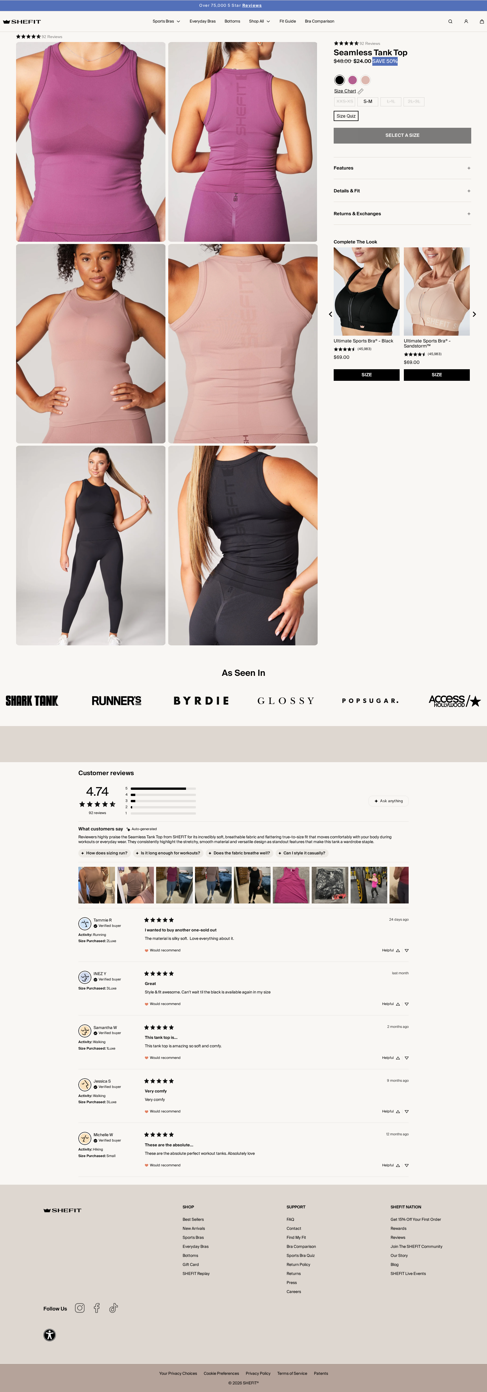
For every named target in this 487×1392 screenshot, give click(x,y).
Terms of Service (292, 1374)
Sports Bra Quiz (301, 1255)
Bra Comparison (301, 1246)
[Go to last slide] (331, 314)
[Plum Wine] (352, 80)
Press (292, 1282)
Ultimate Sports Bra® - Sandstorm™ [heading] (427, 343)
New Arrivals (194, 1228)
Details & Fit (347, 191)
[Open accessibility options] (49, 1335)
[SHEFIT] (22, 22)
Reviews (398, 1237)
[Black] (339, 80)
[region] (402, 314)
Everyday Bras (196, 1246)
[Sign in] (466, 21)
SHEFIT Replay (196, 1273)
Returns (294, 1273)
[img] (141, 829)
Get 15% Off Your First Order (416, 1219)
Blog (395, 1264)
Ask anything (391, 801)
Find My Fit (296, 1237)
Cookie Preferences (221, 1374)
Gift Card (191, 1264)
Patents (321, 1374)
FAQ (290, 1219)
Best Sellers (193, 1219)
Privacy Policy (258, 1374)
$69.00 (341, 357)
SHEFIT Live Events (408, 1273)
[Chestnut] (365, 80)
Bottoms (190, 1255)
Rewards (398, 1228)
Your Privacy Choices (178, 1374)
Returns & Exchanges (357, 214)
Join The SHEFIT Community (416, 1246)
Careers (294, 1291)
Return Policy (298, 1264)
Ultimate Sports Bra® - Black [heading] (363, 341)
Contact (294, 1228)
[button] (482, 21)
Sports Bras (193, 1237)
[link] (39, 36)
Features (343, 168)
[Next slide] (474, 314)
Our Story (399, 1255)
